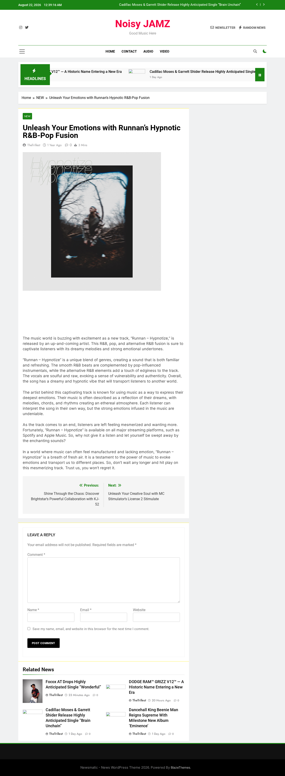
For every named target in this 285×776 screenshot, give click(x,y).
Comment (36, 555)
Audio (148, 51)
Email (86, 610)
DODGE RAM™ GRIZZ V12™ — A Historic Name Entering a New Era (156, 687)
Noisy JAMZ (142, 24)
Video (164, 51)
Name (33, 610)
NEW (27, 116)
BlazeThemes (180, 767)
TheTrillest (33, 145)
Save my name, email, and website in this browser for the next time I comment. (91, 629)
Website (139, 610)
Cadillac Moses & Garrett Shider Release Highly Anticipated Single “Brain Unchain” (180, 5)
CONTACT (129, 51)
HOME (110, 51)
